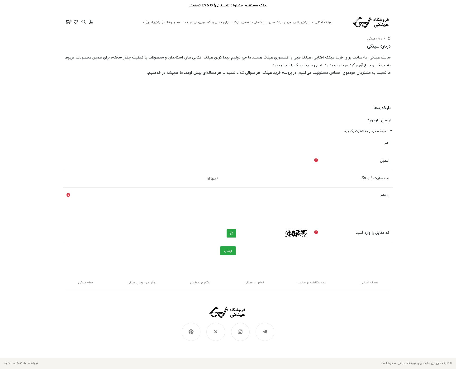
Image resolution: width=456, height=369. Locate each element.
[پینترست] (191, 332)
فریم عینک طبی (280, 22)
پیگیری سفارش (200, 282)
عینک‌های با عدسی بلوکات (249, 22)
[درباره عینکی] (228, 315)
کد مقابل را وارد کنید (373, 232)
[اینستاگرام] (240, 332)
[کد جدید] (231, 233)
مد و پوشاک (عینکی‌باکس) (163, 22)
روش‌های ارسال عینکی (142, 282)
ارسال (228, 251)
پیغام (385, 195)
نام (387, 143)
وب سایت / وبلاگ (375, 178)
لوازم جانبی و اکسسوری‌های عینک (207, 22)
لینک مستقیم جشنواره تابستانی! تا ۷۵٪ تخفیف (228, 5)
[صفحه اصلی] (389, 38)
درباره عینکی (374, 38)
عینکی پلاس (301, 22)
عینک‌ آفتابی (323, 22)
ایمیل (385, 160)
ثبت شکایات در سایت (312, 282)
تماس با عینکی (254, 282)
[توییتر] (216, 332)
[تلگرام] (265, 332)
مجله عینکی (86, 282)
